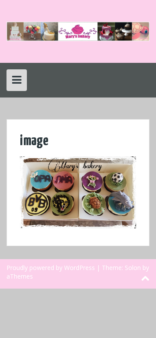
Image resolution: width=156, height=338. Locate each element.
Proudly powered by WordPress (50, 267)
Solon (133, 267)
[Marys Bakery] (78, 30)
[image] (78, 192)
